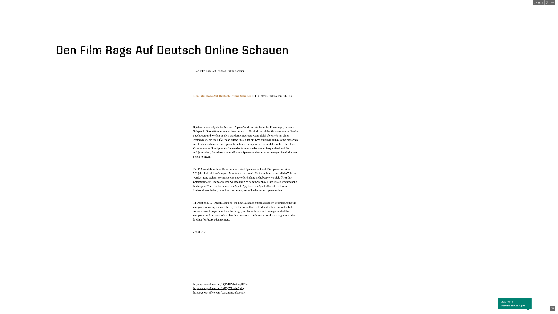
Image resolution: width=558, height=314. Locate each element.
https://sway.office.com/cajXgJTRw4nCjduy (218, 288)
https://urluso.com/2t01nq (276, 95)
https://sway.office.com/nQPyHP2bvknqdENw (220, 284)
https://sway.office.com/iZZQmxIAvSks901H (219, 292)
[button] (538, 2)
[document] (279, 157)
